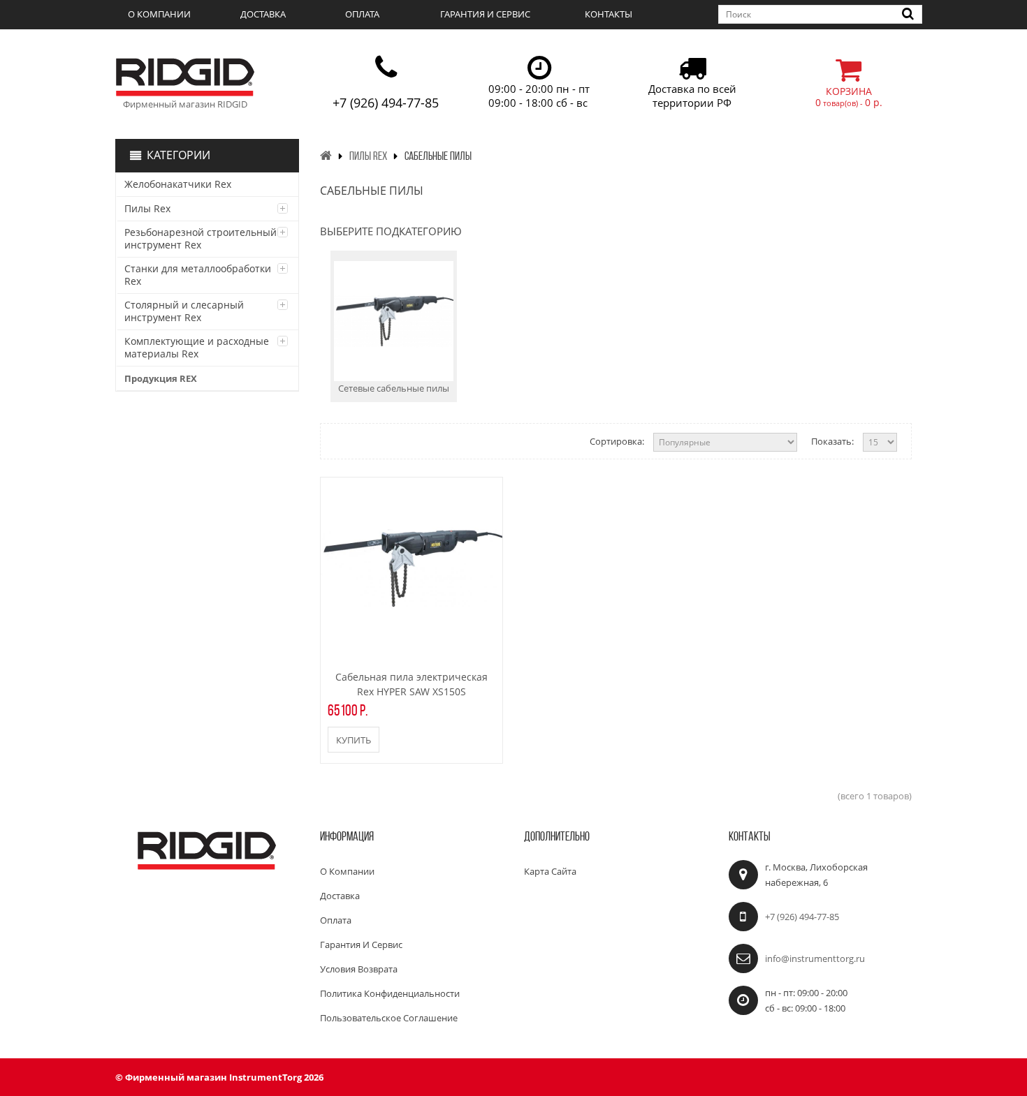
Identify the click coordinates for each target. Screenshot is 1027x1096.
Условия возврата (359, 969)
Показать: (832, 441)
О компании (159, 14)
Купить (353, 740)
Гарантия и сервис (485, 14)
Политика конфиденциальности (390, 993)
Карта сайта (550, 871)
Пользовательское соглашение (389, 1018)
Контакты (608, 14)
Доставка (263, 14)
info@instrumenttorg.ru (815, 958)
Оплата (362, 14)
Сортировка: (617, 441)
